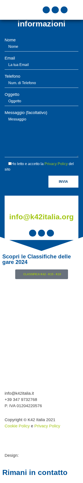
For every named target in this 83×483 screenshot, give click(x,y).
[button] (74, 10)
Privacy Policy (56, 164)
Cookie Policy (17, 426)
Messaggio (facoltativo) (26, 113)
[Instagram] (55, 10)
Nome (10, 40)
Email (10, 58)
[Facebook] (46, 10)
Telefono (12, 76)
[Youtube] (64, 10)
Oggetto (12, 94)
